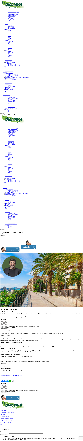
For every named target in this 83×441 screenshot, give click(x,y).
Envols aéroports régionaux (13, 98)
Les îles (6, 29)
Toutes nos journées (9, 81)
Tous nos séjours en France (13, 68)
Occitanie (9, 20)
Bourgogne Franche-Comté (13, 14)
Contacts (7, 109)
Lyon (9, 90)
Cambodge (10, 51)
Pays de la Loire (11, 21)
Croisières (5, 72)
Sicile (9, 39)
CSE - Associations (6, 95)
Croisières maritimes (9, 73)
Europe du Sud (11, 26)
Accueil (1, 114)
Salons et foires (8, 92)
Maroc (9, 43)
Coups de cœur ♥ (8, 83)
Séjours (4, 66)
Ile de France (10, 18)
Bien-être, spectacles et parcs (13, 103)
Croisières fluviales (9, 76)
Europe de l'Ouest (11, 28)
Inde (8, 53)
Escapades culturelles (9, 88)
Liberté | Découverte (9, 89)
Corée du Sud (10, 52)
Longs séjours (8, 69)
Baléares (9, 30)
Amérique (7, 45)
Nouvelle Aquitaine (11, 19)
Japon (9, 54)
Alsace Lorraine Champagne (13, 12)
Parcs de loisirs (8, 91)
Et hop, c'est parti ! (4, 434)
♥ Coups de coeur (11, 97)
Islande (9, 34)
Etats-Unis (10, 48)
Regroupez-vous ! (11, 105)
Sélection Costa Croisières (13, 74)
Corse (9, 32)
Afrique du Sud (11, 41)
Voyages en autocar (11, 101)
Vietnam (9, 57)
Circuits (4, 59)
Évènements (7, 87)
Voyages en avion (11, 100)
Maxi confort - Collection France (14, 64)
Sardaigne (10, 38)
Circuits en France (8, 61)
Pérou (9, 49)
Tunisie (9, 44)
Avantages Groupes (9, 104)
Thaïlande (10, 56)
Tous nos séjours (8, 67)
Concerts (9, 85)
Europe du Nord (11, 25)
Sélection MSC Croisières (13, 75)
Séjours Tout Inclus (9, 71)
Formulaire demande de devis (11, 108)
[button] (18, 252)
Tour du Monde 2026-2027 (10, 79)
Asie (6, 50)
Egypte (9, 42)
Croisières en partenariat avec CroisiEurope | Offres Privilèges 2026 (18, 77)
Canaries (9, 31)
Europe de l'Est (11, 27)
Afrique (6, 40)
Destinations (5, 9)
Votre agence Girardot (4, 432)
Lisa (8, 111)
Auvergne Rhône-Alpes (12, 13)
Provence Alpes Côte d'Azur (13, 22)
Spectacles (7, 84)
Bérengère (10, 110)
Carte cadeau (5, 93)
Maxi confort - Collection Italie (14, 65)
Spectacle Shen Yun (11, 86)
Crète (9, 33)
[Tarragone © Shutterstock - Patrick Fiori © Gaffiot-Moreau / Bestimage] (41, 307)
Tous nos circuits (8, 60)
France (6, 10)
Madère (9, 36)
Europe (6, 24)
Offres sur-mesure (11, 107)
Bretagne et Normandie (12, 15)
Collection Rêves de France (10, 62)
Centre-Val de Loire (11, 16)
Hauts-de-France (11, 17)
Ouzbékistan (10, 55)
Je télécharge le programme (5, 375)
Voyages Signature (9, 63)
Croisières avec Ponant (9, 78)
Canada (9, 47)
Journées (4, 80)
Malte (9, 37)
